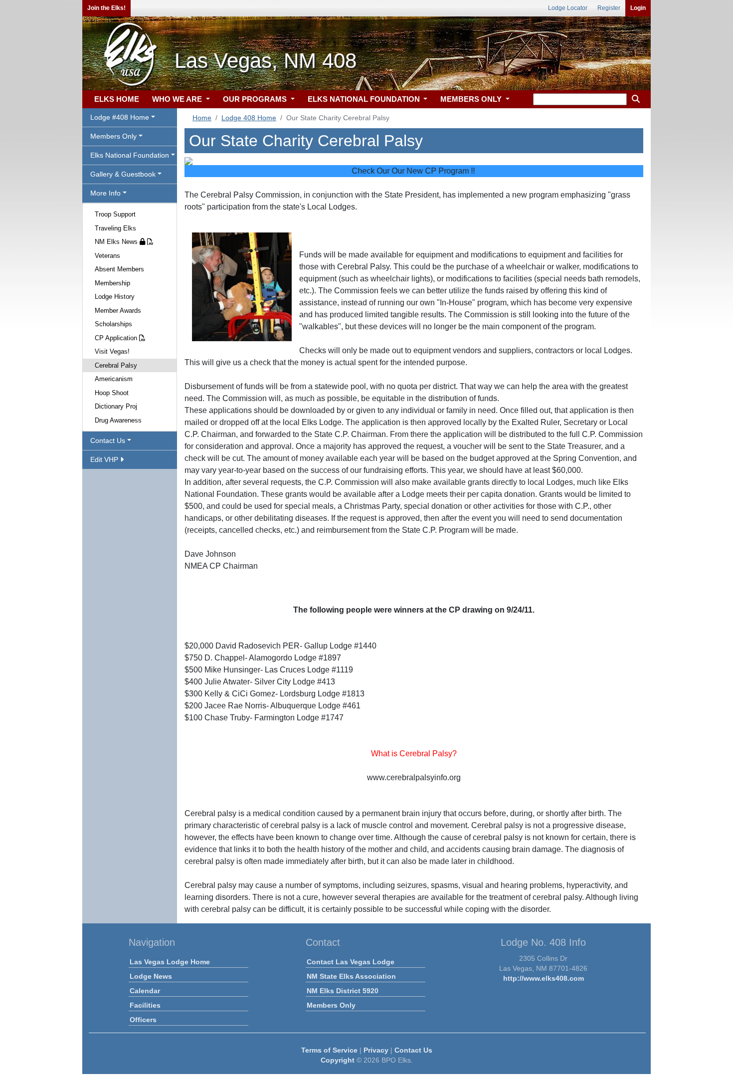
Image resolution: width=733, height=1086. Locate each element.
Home (201, 118)
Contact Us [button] (107, 440)
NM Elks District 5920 (342, 991)
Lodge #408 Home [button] (119, 117)
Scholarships (113, 324)
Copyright (338, 1060)
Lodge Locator (567, 7)
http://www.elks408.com (543, 978)
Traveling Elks (115, 228)
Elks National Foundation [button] (129, 155)
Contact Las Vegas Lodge (350, 962)
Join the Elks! (106, 7)
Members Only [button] (113, 136)
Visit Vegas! (112, 351)
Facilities (145, 1005)
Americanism (114, 379)
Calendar (145, 991)
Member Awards (118, 310)
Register (608, 7)
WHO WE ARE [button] (178, 99)
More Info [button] (105, 193)
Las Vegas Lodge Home (170, 962)
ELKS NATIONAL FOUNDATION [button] (365, 99)
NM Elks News (117, 241)
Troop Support (115, 214)
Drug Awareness (118, 420)
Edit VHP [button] (105, 459)
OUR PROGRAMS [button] (256, 99)
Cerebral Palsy (116, 365)
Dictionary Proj (116, 406)
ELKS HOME (116, 99)
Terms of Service (329, 1050)
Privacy (376, 1050)
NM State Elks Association (351, 976)
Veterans (107, 255)
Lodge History (115, 296)
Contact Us (413, 1050)
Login (638, 7)
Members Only (331, 1005)
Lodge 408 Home (248, 118)
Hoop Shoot (112, 393)
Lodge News (151, 976)
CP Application (117, 338)
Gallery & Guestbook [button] (123, 174)
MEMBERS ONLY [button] (472, 99)
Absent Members (119, 269)
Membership (112, 283)
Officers (143, 1020)
